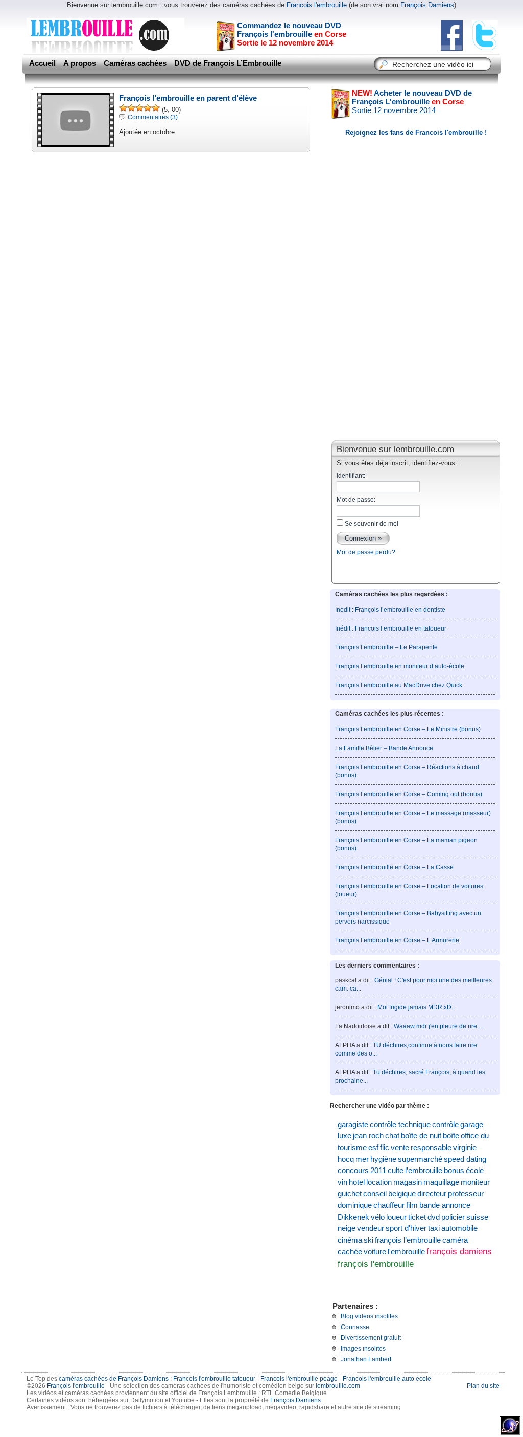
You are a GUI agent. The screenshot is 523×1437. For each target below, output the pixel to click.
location (379, 1182)
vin (342, 1182)
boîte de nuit (421, 1136)
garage (471, 1124)
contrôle (445, 1124)
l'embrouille (406, 1251)
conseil (375, 1193)
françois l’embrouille (408, 1240)
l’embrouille (423, 1170)
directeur (431, 1193)
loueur (396, 1217)
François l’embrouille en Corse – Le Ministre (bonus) (408, 729)
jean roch (368, 1136)
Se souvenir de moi (370, 523)
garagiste (353, 1124)
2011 (378, 1170)
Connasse (355, 1327)
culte (395, 1170)
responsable (431, 1147)
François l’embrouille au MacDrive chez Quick (398, 685)
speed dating (465, 1159)
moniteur (475, 1182)
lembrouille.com (338, 1385)
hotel (357, 1182)
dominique (355, 1205)
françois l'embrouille (376, 1264)
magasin (407, 1182)
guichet (350, 1193)
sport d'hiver (406, 1228)
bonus (454, 1170)
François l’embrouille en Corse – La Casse (394, 867)
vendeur (370, 1228)
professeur (466, 1193)
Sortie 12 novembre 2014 (412, 101)
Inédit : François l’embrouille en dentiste (390, 609)
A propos (79, 63)
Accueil (42, 63)
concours (353, 1170)
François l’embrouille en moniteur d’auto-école (399, 666)
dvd (433, 1217)
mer (362, 1159)
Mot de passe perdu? (366, 552)
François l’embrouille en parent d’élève (188, 98)
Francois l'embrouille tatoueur (214, 1378)
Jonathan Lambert (366, 1359)
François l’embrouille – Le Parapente (386, 647)
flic (384, 1147)
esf (373, 1147)
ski (368, 1240)
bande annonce (444, 1205)
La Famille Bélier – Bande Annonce (384, 748)
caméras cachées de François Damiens (114, 1378)
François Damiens (427, 5)
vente (400, 1147)
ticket (417, 1217)
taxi (434, 1228)
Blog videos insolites (369, 1316)
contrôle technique (400, 1124)
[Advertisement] (416, 360)
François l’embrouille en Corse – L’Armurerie (397, 940)
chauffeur (389, 1205)
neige (346, 1228)
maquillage (441, 1182)
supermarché (420, 1159)
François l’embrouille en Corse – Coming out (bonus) (408, 794)
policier (453, 1217)
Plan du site (483, 1385)
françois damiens (459, 1251)
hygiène (383, 1159)
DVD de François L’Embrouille (227, 63)
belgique (402, 1193)
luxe (344, 1136)
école (475, 1170)
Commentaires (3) (153, 117)
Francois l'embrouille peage (299, 1378)
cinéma (350, 1240)
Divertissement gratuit (371, 1337)
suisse (477, 1217)
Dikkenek (353, 1217)
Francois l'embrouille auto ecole (387, 1378)
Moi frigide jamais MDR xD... (416, 1007)
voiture (375, 1251)
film (412, 1205)
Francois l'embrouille (317, 5)
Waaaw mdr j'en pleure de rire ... (438, 1026)
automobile (459, 1228)
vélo (378, 1217)
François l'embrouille (76, 1385)
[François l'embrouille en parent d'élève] (75, 142)
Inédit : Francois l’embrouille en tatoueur (390, 628)
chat (392, 1136)
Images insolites (363, 1348)
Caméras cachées (135, 63)
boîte (451, 1136)
